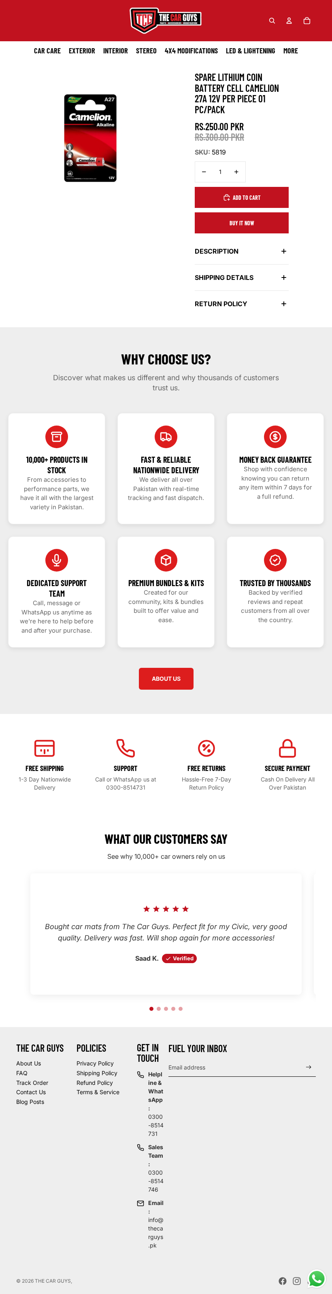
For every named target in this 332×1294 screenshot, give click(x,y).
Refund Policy (95, 1082)
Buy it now (242, 223)
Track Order (32, 1082)
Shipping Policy (97, 1073)
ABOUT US (166, 678)
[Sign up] (309, 1067)
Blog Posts (30, 1101)
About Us (28, 1063)
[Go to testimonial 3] (166, 1009)
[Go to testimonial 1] (151, 1009)
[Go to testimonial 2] (159, 1009)
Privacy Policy (95, 1063)
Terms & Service (98, 1092)
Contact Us (31, 1092)
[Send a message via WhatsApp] (317, 1279)
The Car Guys (53, 1281)
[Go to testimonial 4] (173, 1009)
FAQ (22, 1073)
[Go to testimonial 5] (181, 1009)
